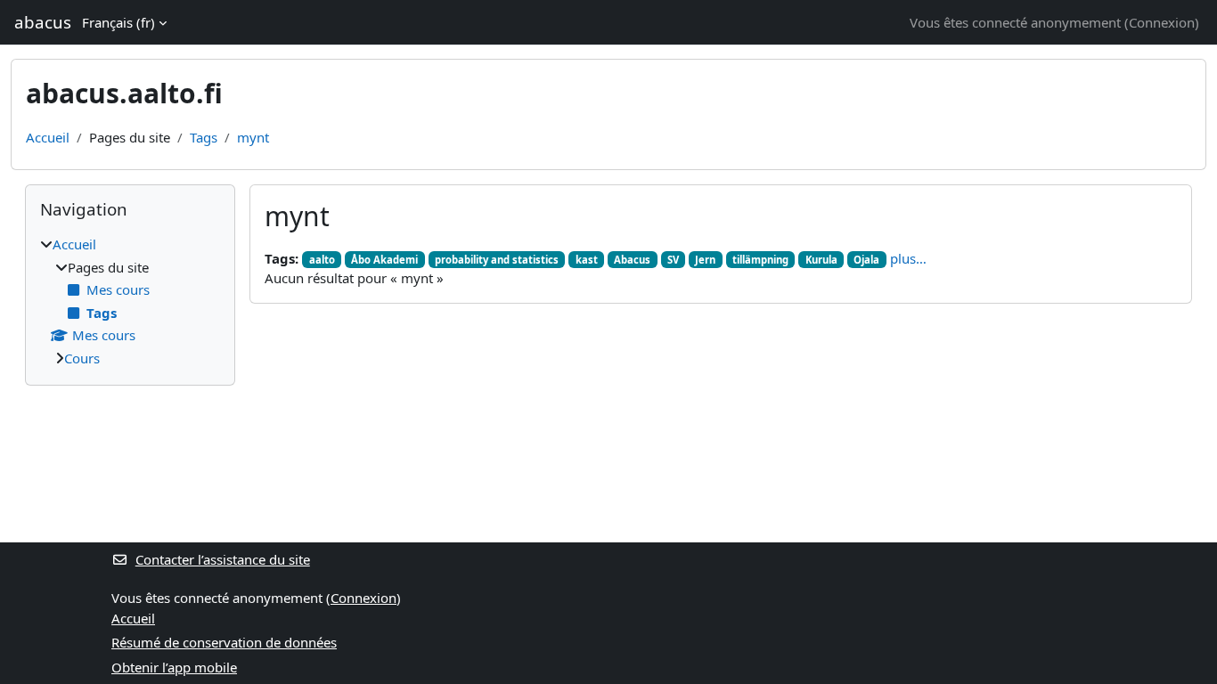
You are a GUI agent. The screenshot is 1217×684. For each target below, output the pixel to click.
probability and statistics (497, 259)
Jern (705, 259)
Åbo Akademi (384, 259)
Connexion (1162, 22)
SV (673, 259)
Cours (82, 358)
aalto (322, 259)
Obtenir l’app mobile (174, 667)
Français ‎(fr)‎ (118, 22)
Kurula (821, 259)
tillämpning (760, 259)
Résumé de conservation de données (224, 642)
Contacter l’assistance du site (222, 559)
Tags (203, 137)
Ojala (866, 259)
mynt (253, 137)
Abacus (632, 259)
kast (587, 259)
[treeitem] (130, 301)
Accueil (47, 137)
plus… (908, 258)
